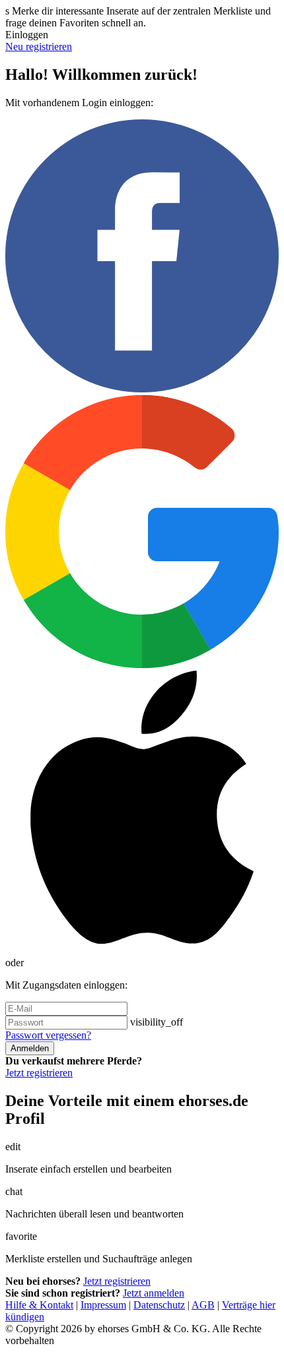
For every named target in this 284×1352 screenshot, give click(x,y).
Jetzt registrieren (39, 1072)
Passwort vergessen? (48, 1035)
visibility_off (156, 1022)
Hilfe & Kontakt (39, 1304)
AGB (203, 1304)
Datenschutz (159, 1304)
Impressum (103, 1304)
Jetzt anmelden (153, 1293)
